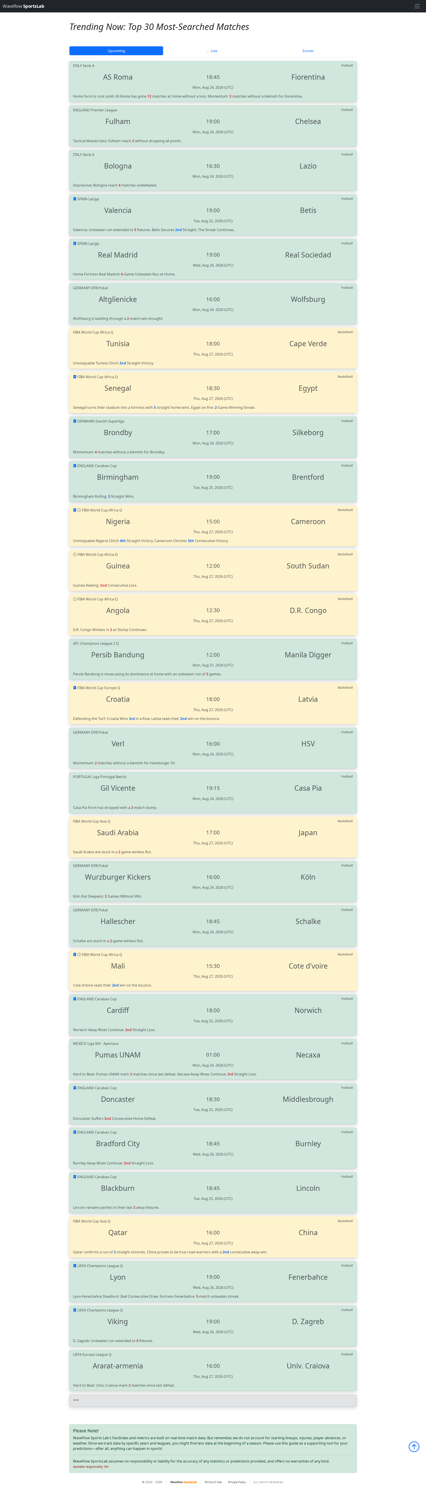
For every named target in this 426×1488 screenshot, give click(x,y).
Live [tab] (213, 50)
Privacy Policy (237, 1482)
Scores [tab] (308, 50)
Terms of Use (213, 1482)
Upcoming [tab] (116, 50)
